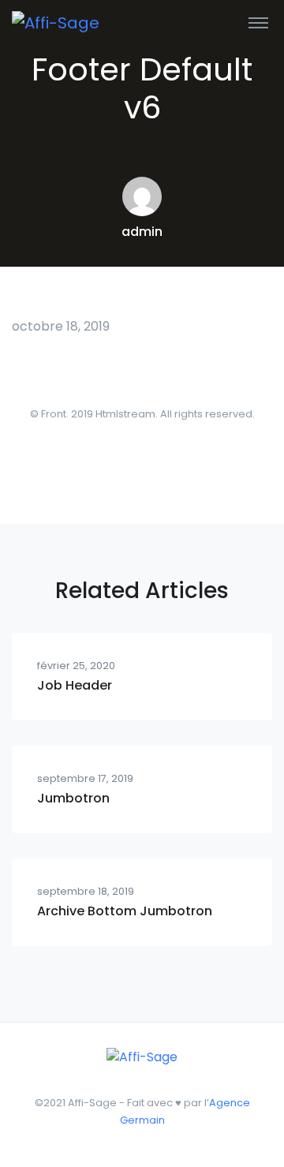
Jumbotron (73, 798)
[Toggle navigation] (258, 22)
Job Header (74, 685)
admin (142, 232)
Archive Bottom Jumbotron (124, 911)
